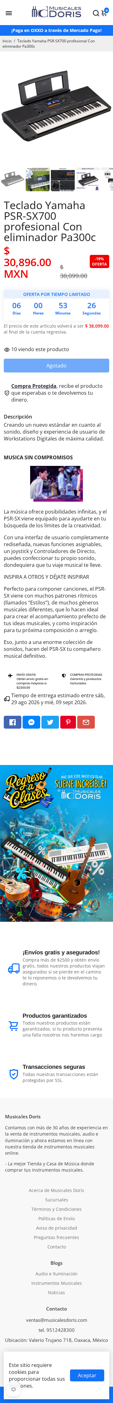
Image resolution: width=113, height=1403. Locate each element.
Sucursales (56, 1200)
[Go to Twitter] (50, 722)
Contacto (56, 1247)
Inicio (7, 41)
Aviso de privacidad (56, 1228)
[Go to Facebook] (12, 722)
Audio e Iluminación (56, 1274)
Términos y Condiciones (56, 1209)
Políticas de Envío (56, 1218)
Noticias (56, 1292)
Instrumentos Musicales (56, 1283)
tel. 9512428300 (57, 1330)
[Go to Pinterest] (68, 722)
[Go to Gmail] (86, 722)
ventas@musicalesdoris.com (56, 1320)
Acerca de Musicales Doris (56, 1190)
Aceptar (87, 1375)
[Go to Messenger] (31, 722)
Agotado (56, 365)
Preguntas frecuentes (56, 1237)
